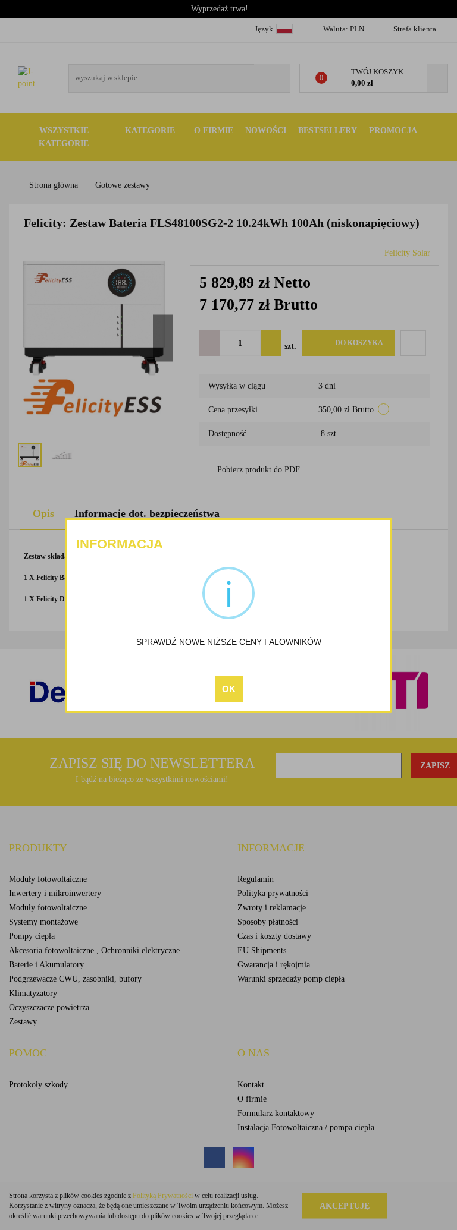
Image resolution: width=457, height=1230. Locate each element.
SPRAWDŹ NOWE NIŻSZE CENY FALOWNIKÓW (228, 641)
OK (229, 689)
